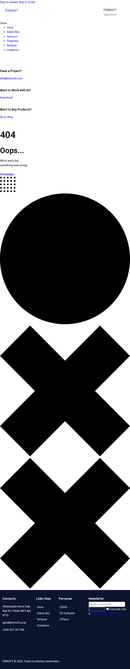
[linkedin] (25, 639)
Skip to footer (27, 2)
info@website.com (11, 78)
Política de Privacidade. (105, 613)
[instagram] (7, 647)
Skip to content (9, 2)
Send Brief (6, 97)
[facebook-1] (7, 639)
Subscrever (97, 609)
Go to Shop (6, 117)
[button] (123, 12)
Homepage (7, 174)
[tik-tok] (1, 59)
